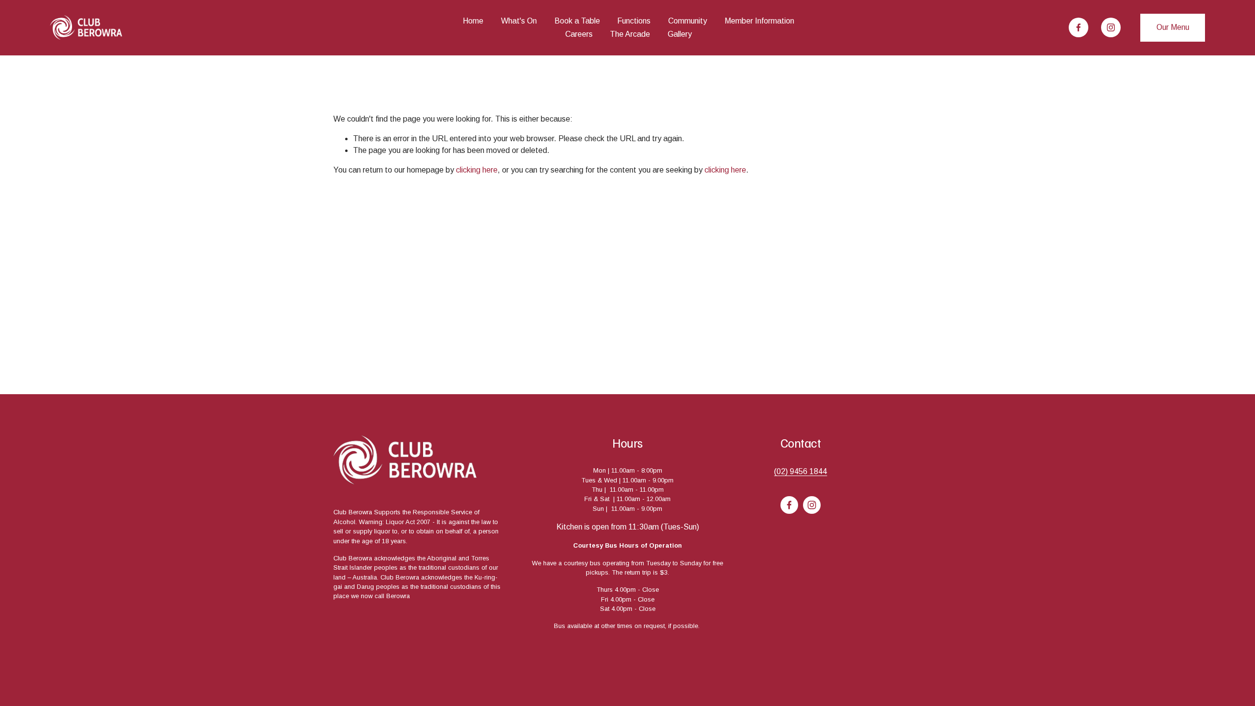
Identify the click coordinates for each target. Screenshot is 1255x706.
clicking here (477, 170)
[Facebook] (1078, 27)
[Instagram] (1111, 27)
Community (687, 21)
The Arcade (630, 34)
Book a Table (577, 21)
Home (473, 21)
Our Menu (1172, 27)
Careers (579, 34)
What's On (519, 21)
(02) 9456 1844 (800, 471)
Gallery (680, 34)
